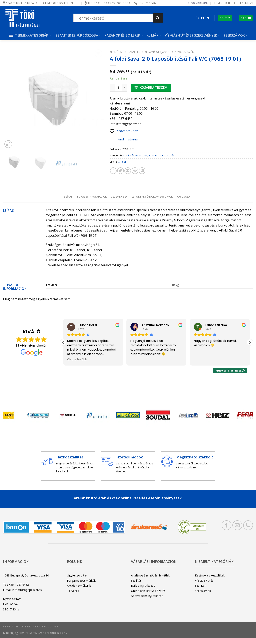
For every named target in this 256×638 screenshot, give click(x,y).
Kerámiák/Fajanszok (159, 52)
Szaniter (134, 52)
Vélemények (119, 196)
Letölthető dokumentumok (152, 196)
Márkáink (202, 3)
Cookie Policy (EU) (46, 626)
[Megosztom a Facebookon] (113, 170)
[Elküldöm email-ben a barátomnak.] (127, 170)
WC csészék (185, 52)
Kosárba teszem (154, 87)
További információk (92, 196)
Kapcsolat (184, 196)
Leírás (68, 196)
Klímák (152, 35)
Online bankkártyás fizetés (148, 591)
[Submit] (158, 18)
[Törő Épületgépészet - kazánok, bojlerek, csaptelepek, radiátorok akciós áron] (35, 18)
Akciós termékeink (79, 585)
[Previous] (10, 99)
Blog (191, 3)
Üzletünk (203, 18)
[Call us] (248, 525)
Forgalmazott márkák (81, 580)
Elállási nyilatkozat (143, 585)
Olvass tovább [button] (206, 359)
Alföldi (122, 161)
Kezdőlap (116, 52)
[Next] (96, 99)
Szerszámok (203, 591)
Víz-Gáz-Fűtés (204, 580)
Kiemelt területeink (17, 626)
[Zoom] (8, 144)
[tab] (68, 196)
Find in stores (128, 139)
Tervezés (73, 591)
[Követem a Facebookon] (234, 3)
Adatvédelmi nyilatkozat (147, 596)
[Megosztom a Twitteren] (120, 170)
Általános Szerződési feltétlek (150, 575)
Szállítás (136, 580)
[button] (63, 342)
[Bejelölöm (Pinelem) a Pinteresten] (135, 170)
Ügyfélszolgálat (77, 575)
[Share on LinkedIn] (142, 170)
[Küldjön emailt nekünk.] (237, 525)
